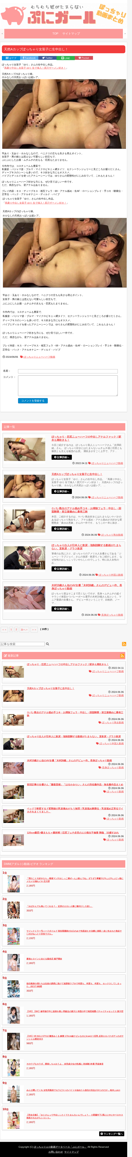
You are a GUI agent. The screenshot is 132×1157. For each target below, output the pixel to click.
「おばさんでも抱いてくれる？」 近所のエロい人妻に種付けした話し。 (59, 906)
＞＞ (34, 629)
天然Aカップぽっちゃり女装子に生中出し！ (77, 474)
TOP (55, 33)
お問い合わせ (55, 1151)
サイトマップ (71, 33)
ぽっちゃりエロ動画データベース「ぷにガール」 (60, 1146)
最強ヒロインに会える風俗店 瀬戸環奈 (44, 959)
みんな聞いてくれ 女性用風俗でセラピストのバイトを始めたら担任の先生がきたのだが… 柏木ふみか (73, 1090)
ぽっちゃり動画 (115, 791)
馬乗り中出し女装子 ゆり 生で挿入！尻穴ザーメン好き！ (35, 67)
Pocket (85, 58)
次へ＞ (24, 629)
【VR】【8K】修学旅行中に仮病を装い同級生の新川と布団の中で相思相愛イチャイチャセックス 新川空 (74, 1011)
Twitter (49, 58)
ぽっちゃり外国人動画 (110, 575)
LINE (67, 58)
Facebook (30, 58)
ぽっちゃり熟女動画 (112, 535)
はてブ (12, 58)
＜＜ (4, 629)
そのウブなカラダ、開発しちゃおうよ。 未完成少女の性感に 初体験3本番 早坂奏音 (64, 1064)
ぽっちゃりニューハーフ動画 (39, 356)
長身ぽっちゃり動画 (112, 615)
